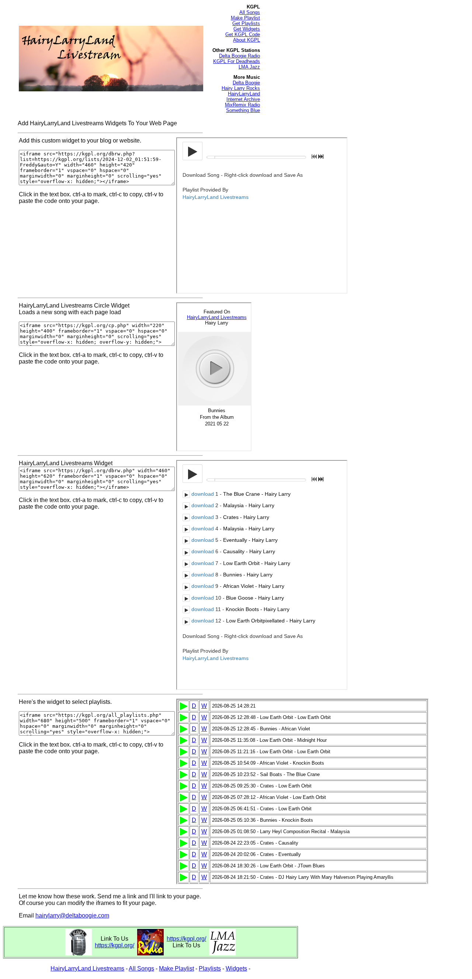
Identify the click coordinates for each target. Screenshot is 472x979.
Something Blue (243, 110)
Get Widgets (246, 29)
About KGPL (246, 40)
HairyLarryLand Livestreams (87, 968)
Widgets (236, 968)
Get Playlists (246, 23)
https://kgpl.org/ (114, 945)
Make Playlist (245, 18)
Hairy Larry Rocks (241, 88)
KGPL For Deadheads (236, 61)
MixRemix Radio (242, 105)
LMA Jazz (249, 67)
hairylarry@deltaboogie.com (72, 915)
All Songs (249, 12)
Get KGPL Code (242, 34)
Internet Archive (243, 99)
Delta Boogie (246, 82)
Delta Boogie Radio (239, 56)
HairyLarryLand (244, 94)
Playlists (210, 968)
